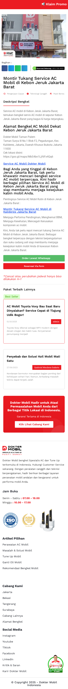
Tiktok (6, 647)
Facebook (8, 653)
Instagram (9, 635)
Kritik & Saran (11, 665)
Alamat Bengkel (12, 621)
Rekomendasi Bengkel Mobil (20, 568)
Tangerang (9, 603)
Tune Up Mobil (11, 556)
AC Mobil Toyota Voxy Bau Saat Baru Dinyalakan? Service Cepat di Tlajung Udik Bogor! (34, 311)
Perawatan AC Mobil (15, 544)
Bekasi (6, 598)
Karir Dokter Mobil (14, 671)
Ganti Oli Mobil (12, 562)
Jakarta (7, 592)
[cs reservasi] (55, 664)
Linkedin (7, 659)
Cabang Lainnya (12, 615)
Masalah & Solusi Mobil (17, 550)
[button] (5, 68)
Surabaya (8, 609)
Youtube (7, 641)
